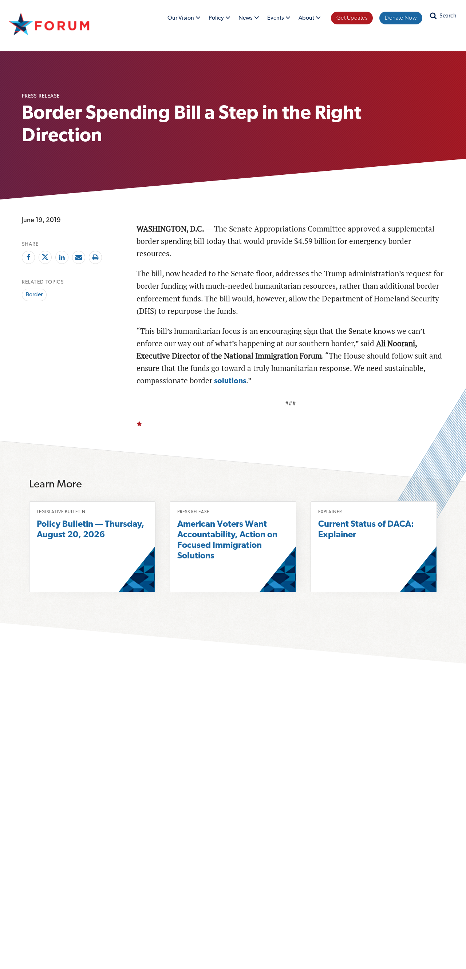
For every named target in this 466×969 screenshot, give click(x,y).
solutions (230, 381)
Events (278, 19)
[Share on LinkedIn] (61, 257)
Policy (217, 19)
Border (34, 295)
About (308, 19)
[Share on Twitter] (45, 257)
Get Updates (352, 18)
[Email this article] (78, 257)
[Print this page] (95, 257)
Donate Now (401, 18)
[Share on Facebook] (28, 257)
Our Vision (182, 19)
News (246, 19)
